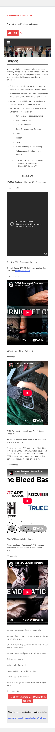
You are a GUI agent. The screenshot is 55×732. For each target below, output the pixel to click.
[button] (22, 33)
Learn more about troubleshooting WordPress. (27, 718)
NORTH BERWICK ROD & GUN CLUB (19, 15)
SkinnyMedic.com (22, 271)
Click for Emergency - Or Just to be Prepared (28, 699)
